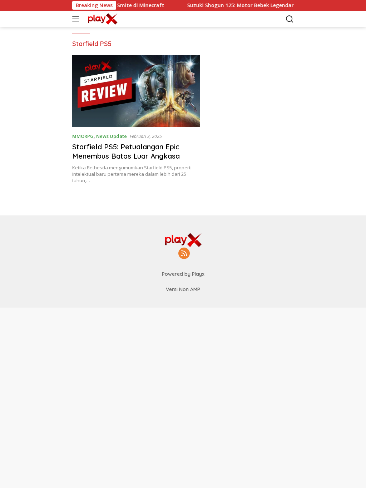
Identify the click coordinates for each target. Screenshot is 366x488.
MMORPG (83, 136)
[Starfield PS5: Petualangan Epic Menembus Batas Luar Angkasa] (136, 91)
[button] (77, 19)
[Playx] (106, 19)
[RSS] (184, 254)
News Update (111, 136)
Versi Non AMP (183, 289)
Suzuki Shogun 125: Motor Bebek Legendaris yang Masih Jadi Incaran (267, 5)
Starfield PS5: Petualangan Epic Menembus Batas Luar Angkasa (126, 151)
